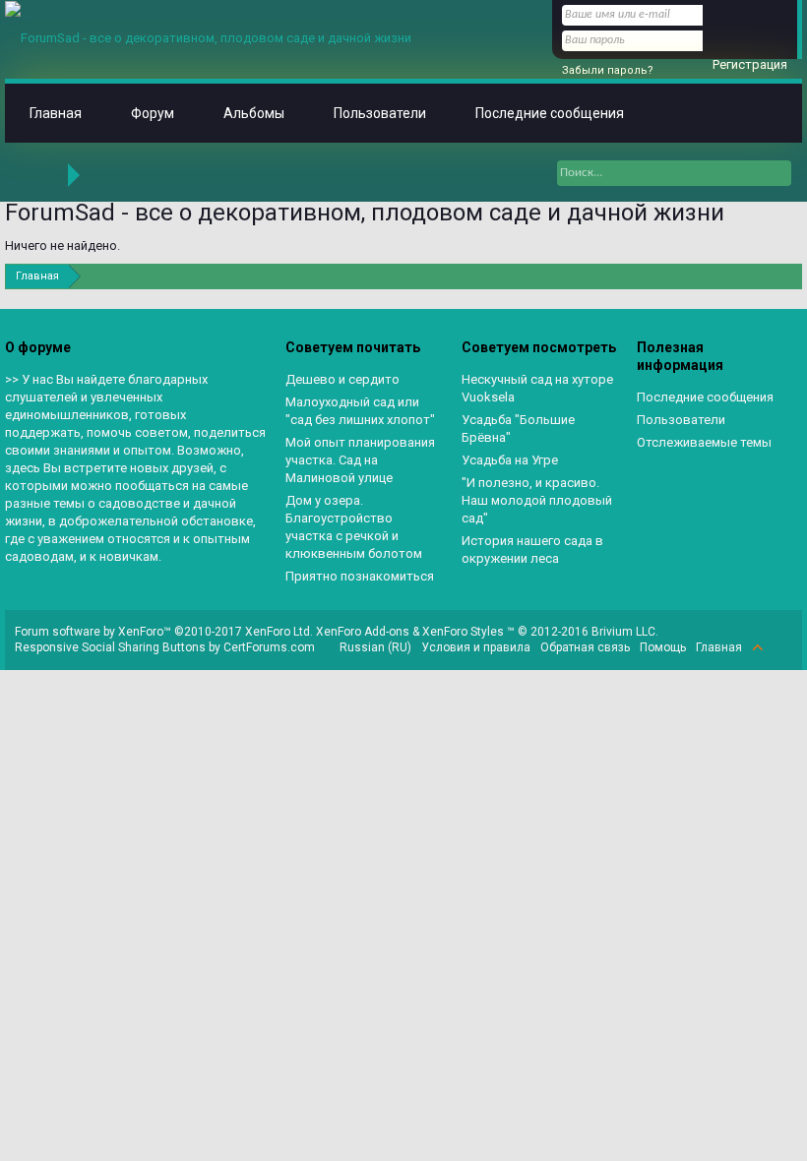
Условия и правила (475, 647)
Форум (152, 113)
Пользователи (380, 113)
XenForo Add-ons (362, 632)
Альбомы (253, 113)
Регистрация (750, 64)
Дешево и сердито (342, 379)
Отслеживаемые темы (704, 442)
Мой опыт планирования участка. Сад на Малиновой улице (360, 460)
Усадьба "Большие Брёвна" (518, 428)
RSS (780, 647)
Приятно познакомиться (359, 576)
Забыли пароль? (607, 70)
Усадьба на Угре (510, 460)
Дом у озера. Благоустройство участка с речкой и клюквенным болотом (353, 527)
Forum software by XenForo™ (164, 632)
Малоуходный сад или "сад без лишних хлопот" (360, 411)
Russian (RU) (375, 647)
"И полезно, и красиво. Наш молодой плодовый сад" (537, 500)
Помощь (663, 647)
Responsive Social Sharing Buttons (110, 647)
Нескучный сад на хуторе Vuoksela (537, 388)
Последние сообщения (549, 113)
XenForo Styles (463, 632)
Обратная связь (585, 647)
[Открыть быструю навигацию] (789, 276)
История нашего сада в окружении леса (532, 549)
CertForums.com (269, 647)
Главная (56, 113)
